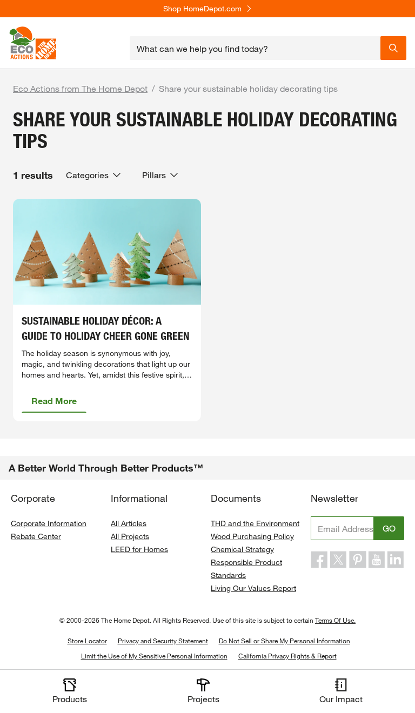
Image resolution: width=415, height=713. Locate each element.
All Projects (130, 536)
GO (389, 528)
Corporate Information (48, 523)
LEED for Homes (139, 549)
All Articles (128, 523)
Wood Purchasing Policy (252, 536)
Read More (54, 400)
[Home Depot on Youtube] (376, 559)
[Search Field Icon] (393, 48)
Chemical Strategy (242, 549)
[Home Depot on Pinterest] (357, 559)
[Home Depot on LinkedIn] (395, 559)
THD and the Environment (255, 523)
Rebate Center (36, 536)
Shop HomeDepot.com (202, 8)
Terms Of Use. (335, 620)
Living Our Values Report (253, 588)
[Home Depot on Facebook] (319, 559)
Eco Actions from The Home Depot (80, 88)
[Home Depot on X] (338, 559)
